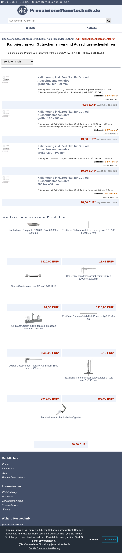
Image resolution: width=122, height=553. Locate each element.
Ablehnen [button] (93, 539)
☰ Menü (30, 27)
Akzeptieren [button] (110, 539)
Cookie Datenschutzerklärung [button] (44, 548)
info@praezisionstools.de (52, 2)
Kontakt (92, 27)
